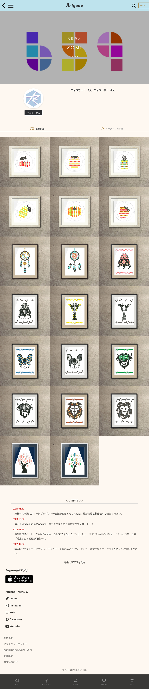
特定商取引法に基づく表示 (18, 649)
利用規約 (8, 637)
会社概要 (8, 655)
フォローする (33, 112)
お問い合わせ (11, 661)
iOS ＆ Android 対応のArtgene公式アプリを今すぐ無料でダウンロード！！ (54, 524)
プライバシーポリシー (15, 643)
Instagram (16, 605)
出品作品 (40, 128)
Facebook (16, 619)
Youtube (15, 626)
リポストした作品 (114, 128)
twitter (14, 598)
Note (12, 612)
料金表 (98, 513)
